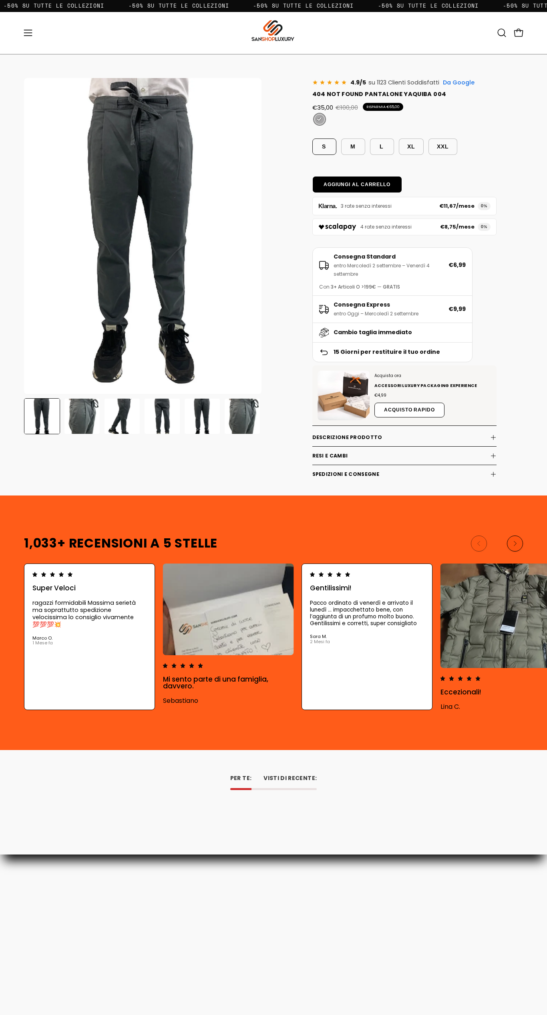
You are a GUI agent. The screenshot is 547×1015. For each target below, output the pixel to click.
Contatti (190, 904)
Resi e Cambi (330, 455)
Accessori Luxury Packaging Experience (425, 386)
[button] (501, 32)
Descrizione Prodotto (347, 437)
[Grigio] (319, 119)
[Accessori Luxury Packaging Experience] (344, 395)
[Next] (515, 544)
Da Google (459, 82)
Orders (291, 904)
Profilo (290, 915)
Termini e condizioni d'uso (213, 937)
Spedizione (193, 926)
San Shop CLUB (199, 949)
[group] (273, 637)
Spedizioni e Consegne (345, 474)
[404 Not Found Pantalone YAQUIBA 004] (42, 416)
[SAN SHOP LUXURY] (273, 33)
